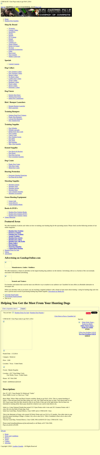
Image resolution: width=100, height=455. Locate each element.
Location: (6, 363)
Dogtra (11, 34)
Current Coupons (14, 64)
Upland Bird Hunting (16, 248)
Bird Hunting (13, 245)
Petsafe (11, 39)
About (7, 439)
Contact (7, 441)
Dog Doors (12, 153)
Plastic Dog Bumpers (15, 117)
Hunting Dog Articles (16, 238)
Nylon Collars (13, 80)
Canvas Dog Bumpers (15, 119)
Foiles (10, 51)
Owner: (5, 370)
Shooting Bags (13, 190)
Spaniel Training (14, 236)
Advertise (8, 443)
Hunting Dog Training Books (18, 212)
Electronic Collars (14, 87)
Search (23, 308)
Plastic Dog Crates (14, 164)
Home (6, 19)
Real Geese (12, 53)
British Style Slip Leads (16, 132)
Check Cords (13, 135)
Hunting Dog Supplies (12, 21)
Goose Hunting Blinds (15, 204)
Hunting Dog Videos (15, 239)
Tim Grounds (13, 55)
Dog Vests (12, 140)
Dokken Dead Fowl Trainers (17, 115)
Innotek (11, 35)
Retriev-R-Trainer (14, 46)
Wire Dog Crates (14, 166)
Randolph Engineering (16, 49)
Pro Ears (11, 48)
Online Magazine (10, 217)
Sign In (3, 7)
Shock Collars (13, 85)
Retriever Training (15, 232)
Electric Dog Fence (15, 95)
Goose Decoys (13, 203)
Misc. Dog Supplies (15, 144)
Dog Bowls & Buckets (16, 151)
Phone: (5, 378)
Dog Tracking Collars (15, 73)
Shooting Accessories (15, 193)
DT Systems (12, 37)
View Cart (38, 7)
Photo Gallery (13, 243)
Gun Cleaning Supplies (16, 191)
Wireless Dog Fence (15, 97)
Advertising (8, 254)
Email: (5, 382)
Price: (4, 360)
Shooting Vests (13, 186)
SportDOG (12, 32)
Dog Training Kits (14, 120)
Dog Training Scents (15, 137)
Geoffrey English (17, 446)
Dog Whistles (13, 128)
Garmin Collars (13, 30)
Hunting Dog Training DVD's (18, 214)
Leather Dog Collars (15, 78)
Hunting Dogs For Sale (12, 250)
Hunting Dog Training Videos (18, 215)
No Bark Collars (14, 77)
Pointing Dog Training (16, 234)
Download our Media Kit (56, 291)
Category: (6, 357)
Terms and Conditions (11, 436)
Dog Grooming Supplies (16, 157)
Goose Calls (12, 201)
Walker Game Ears (14, 56)
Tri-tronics (12, 28)
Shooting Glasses (14, 184)
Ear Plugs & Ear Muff (15, 177)
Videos (7, 252)
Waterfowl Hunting (15, 246)
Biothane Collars (14, 82)
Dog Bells (12, 139)
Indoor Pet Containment (16, 98)
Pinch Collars (13, 84)
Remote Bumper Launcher (17, 106)
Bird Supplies (13, 142)
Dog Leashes (13, 133)
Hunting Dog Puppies (37, 313)
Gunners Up (12, 42)
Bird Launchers (13, 108)
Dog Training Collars (15, 71)
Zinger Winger (13, 44)
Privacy (7, 438)
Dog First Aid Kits (14, 155)
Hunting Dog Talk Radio (17, 241)
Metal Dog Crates (14, 168)
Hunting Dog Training (16, 231)
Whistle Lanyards (14, 130)
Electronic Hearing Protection (18, 175)
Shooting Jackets (14, 188)
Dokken (11, 41)
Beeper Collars (13, 75)
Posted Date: (7, 353)
